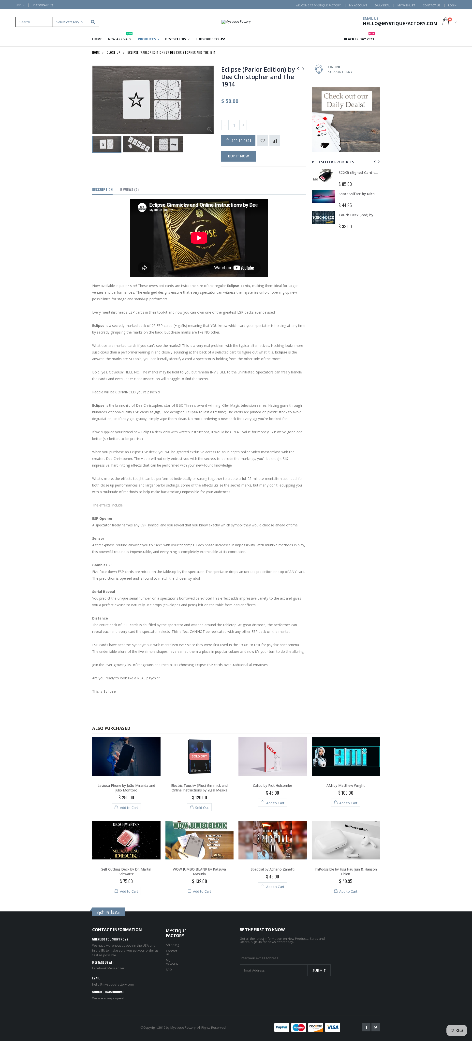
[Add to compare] (274, 140)
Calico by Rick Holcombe (272, 785)
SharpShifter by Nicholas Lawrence (368, 193)
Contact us (171, 952)
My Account (358, 5)
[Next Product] (303, 68)
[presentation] (374, 161)
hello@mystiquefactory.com (113, 984)
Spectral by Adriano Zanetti (273, 869)
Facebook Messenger (108, 968)
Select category (67, 22)
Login (452, 5)
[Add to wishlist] (262, 140)
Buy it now (238, 156)
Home (96, 52)
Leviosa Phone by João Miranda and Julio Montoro (126, 787)
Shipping (172, 944)
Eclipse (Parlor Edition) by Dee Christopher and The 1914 (258, 76)
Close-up (113, 52)
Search (92, 22)
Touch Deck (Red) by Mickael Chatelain (372, 215)
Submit (319, 970)
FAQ (169, 969)
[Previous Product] (298, 68)
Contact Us (432, 5)
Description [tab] (102, 189)
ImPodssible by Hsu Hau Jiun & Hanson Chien (346, 871)
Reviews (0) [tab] (129, 189)
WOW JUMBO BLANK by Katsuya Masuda (199, 871)
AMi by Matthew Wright (345, 785)
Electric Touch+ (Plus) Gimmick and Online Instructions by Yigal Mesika (199, 787)
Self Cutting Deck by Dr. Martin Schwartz (126, 871)
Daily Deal (382, 5)
